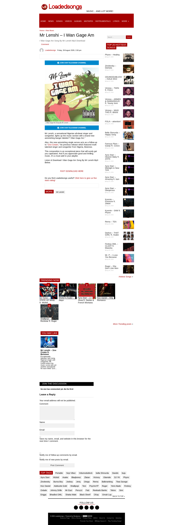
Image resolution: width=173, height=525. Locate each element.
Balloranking (107, 482)
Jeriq (78, 482)
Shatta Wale (70, 495)
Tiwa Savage (121, 482)
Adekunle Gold (60, 486)
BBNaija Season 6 (100, 521)
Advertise (119, 518)
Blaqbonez (76, 477)
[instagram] (86, 508)
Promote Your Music (86, 521)
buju (124, 473)
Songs (59, 21)
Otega (87, 482)
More (124, 21)
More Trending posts (123, 324)
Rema (95, 482)
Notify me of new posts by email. (54, 459)
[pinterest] (97, 508)
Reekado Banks (100, 490)
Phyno (126, 477)
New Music (50, 30)
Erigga (43, 495)
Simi (121, 490)
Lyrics (116, 21)
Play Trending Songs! (115, 521)
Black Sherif (85, 495)
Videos (68, 21)
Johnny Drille (56, 490)
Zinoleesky (45, 482)
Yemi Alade (116, 486)
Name (42, 422)
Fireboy (127, 486)
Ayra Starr (45, 477)
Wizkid (56, 477)
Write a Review (76, 518)
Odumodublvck (85, 473)
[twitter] (81, 508)
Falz (87, 490)
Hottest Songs (125, 277)
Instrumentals (103, 21)
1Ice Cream (53, 145)
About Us (102, 518)
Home (43, 21)
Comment (45, 44)
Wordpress (76, 516)
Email (42, 430)
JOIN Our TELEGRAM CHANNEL (72, 63)
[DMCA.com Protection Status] (87, 516)
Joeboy (69, 482)
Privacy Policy (87, 518)
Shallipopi (74, 486)
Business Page (65, 518)
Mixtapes (88, 21)
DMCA (95, 518)
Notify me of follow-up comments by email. (58, 455)
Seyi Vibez (71, 473)
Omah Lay (107, 495)
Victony (96, 477)
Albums (78, 21)
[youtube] (92, 508)
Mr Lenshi (60, 192)
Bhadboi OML (56, 495)
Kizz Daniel (45, 486)
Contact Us (110, 518)
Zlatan (87, 477)
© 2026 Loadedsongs (57, 516)
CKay (96, 495)
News (51, 21)
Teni (84, 486)
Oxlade (44, 490)
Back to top (118, 496)
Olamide (107, 477)
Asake (65, 477)
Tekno (113, 490)
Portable (59, 473)
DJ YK (117, 477)
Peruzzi (79, 490)
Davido (115, 473)
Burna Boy (58, 482)
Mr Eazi (68, 490)
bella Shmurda (102, 473)
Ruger (104, 486)
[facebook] (76, 508)
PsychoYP (94, 486)
